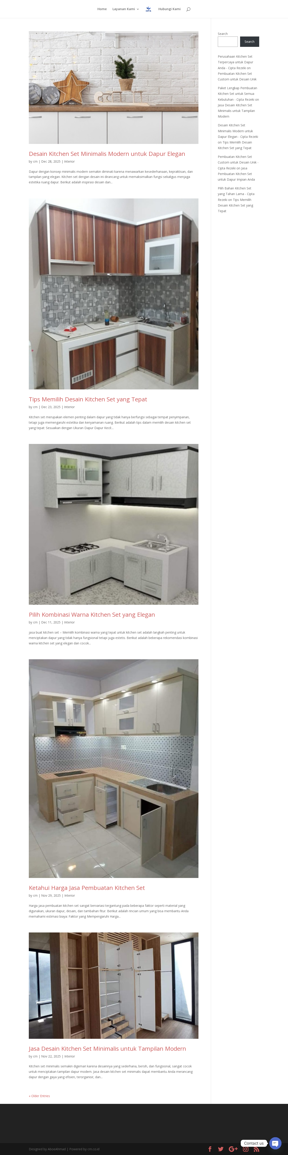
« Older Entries (39, 1096)
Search (223, 34)
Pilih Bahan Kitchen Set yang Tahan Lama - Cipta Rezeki (236, 194)
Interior (69, 161)
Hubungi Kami (169, 9)
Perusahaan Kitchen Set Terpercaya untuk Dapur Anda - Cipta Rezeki (235, 62)
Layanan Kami (123, 9)
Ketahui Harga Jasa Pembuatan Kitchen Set (87, 888)
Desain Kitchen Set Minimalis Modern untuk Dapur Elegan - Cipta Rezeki (238, 131)
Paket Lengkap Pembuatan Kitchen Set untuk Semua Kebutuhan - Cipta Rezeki (237, 93)
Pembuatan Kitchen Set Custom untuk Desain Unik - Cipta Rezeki (238, 162)
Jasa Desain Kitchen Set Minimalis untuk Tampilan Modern (107, 1048)
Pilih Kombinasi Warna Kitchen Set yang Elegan (92, 614)
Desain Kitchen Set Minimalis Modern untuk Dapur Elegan (107, 154)
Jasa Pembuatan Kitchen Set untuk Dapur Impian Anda (236, 174)
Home (102, 9)
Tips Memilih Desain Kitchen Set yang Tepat (88, 399)
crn (35, 161)
